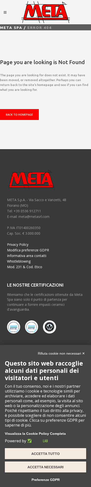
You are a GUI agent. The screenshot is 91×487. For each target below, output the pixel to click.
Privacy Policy (17, 244)
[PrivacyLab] (37, 440)
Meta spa (11, 28)
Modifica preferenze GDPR (28, 250)
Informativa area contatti (26, 255)
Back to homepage (19, 114)
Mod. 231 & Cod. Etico (24, 267)
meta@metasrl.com (34, 216)
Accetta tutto (45, 454)
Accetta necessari (45, 467)
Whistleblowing (19, 261)
